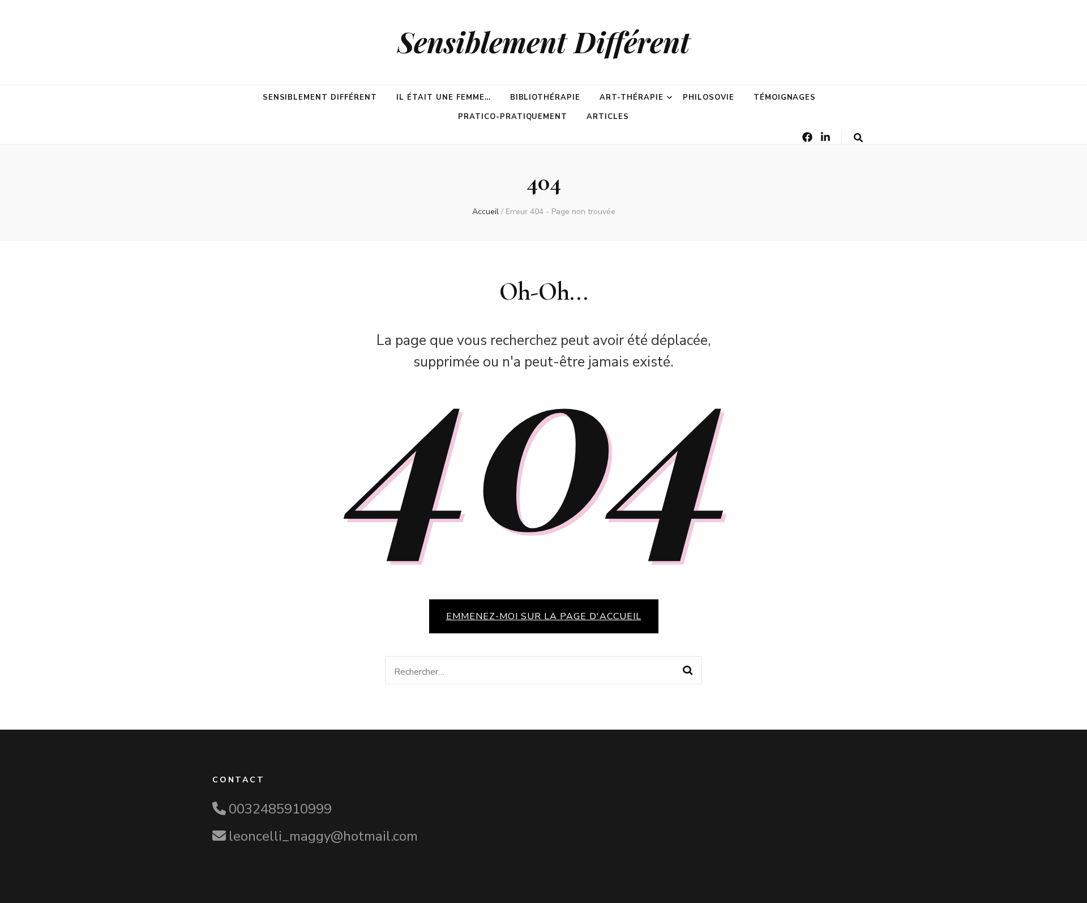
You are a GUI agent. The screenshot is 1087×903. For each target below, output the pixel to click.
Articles (608, 117)
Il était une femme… (443, 97)
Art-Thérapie (632, 97)
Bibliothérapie (545, 97)
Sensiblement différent (320, 97)
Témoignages (785, 97)
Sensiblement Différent (543, 42)
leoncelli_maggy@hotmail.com (323, 836)
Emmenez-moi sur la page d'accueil (543, 616)
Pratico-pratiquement (513, 117)
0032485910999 (280, 809)
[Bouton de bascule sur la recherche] (858, 138)
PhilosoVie (708, 97)
